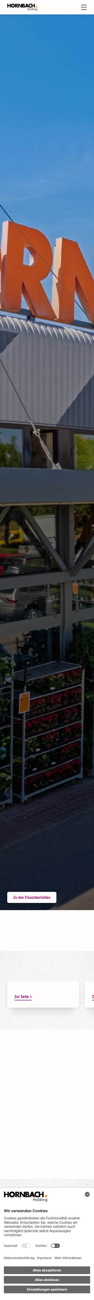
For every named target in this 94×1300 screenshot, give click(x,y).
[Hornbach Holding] (22, 7)
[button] (47, 462)
